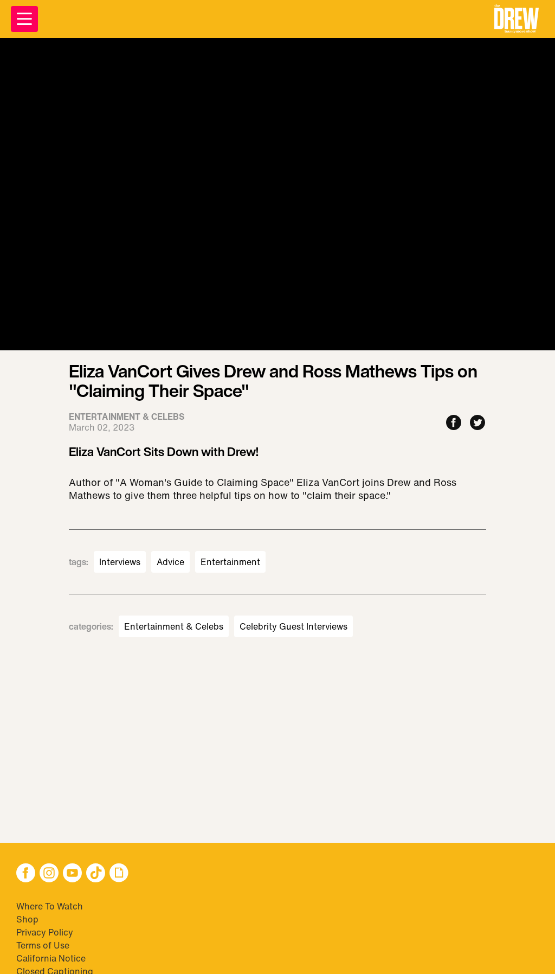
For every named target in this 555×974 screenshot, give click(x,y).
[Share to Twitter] (477, 423)
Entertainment (230, 561)
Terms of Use (42, 945)
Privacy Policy (44, 932)
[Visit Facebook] (25, 874)
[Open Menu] (24, 19)
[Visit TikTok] (95, 874)
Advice (170, 561)
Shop (27, 919)
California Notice (51, 958)
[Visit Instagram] (49, 874)
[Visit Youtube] (72, 874)
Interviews (119, 561)
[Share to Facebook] (453, 423)
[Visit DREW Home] (516, 19)
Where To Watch (49, 906)
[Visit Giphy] (118, 874)
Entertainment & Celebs (173, 626)
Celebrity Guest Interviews (293, 626)
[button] (516, 19)
